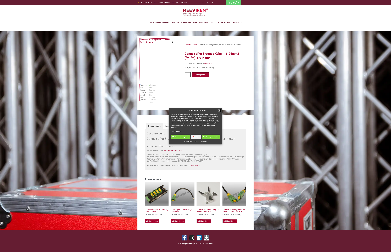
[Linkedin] (212, 2)
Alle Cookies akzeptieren (180, 137)
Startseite (188, 45)
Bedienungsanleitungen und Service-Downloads (195, 244)
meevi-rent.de (195, 165)
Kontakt (236, 23)
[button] (219, 110)
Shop (195, 23)
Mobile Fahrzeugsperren (181, 23)
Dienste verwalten (176, 131)
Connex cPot (208, 63)
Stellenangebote (224, 23)
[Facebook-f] (203, 2)
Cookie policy (188, 141)
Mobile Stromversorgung (159, 23)
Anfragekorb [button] (152, 221)
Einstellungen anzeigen (211, 137)
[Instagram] (207, 2)
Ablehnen (196, 137)
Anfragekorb (200, 75)
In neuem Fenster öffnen (173, 151)
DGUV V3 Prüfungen (207, 23)
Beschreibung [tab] (154, 126)
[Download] (206, 237)
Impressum (204, 141)
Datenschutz (196, 141)
